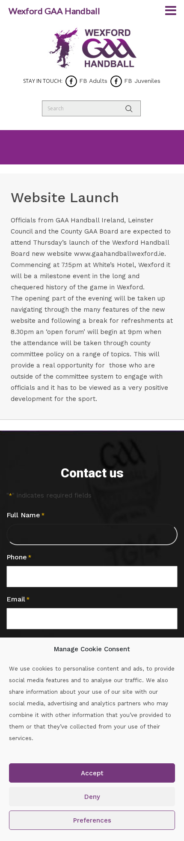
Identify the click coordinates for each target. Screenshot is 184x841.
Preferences (92, 820)
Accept (92, 773)
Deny (92, 797)
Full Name (25, 515)
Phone (18, 557)
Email (18, 599)
